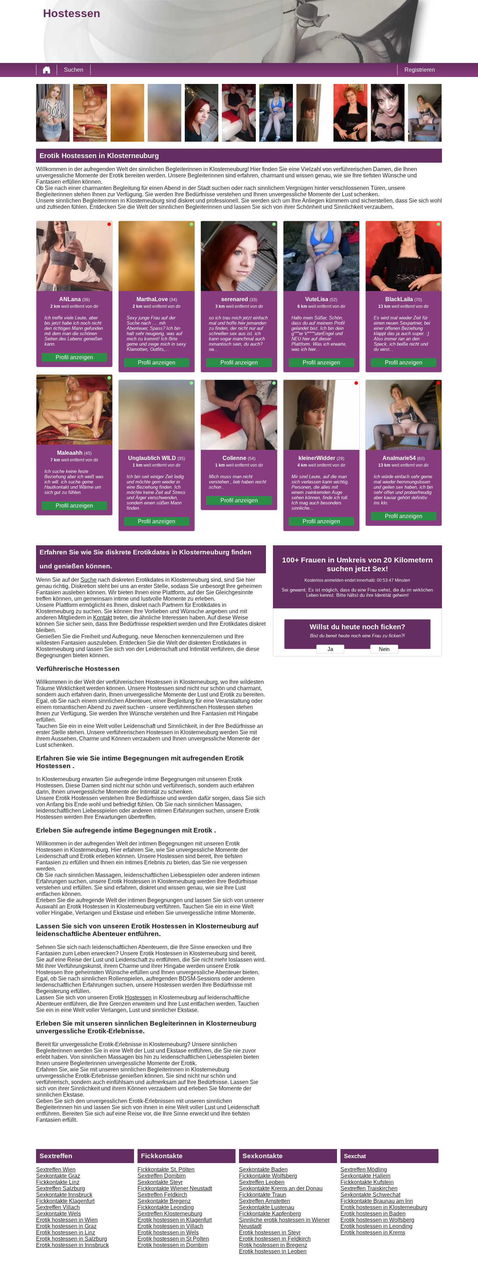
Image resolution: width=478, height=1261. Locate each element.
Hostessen (138, 997)
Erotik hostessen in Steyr (270, 1232)
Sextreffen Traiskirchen (369, 1188)
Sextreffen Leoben (261, 1182)
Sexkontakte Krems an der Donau (281, 1188)
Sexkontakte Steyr (160, 1182)
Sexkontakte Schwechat (370, 1195)
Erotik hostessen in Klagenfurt (175, 1220)
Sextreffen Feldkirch (162, 1195)
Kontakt (102, 618)
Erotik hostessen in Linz (65, 1232)
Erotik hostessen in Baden (373, 1214)
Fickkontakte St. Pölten (166, 1170)
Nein (384, 649)
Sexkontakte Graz (58, 1176)
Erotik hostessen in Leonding (376, 1226)
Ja (330, 649)
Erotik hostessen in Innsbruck (72, 1245)
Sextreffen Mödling (363, 1170)
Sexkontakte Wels (58, 1214)
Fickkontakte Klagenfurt (65, 1201)
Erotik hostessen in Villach (170, 1226)
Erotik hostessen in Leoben (273, 1251)
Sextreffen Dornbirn (162, 1176)
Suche (88, 580)
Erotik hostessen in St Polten (173, 1239)
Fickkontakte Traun (262, 1195)
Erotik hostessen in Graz (66, 1226)
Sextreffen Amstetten (264, 1201)
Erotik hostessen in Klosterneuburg (383, 1207)
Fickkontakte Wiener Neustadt (175, 1188)
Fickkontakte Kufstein (367, 1182)
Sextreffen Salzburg (60, 1188)
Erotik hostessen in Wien (67, 1220)
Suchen (73, 70)
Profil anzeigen (74, 357)
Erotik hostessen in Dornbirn (173, 1245)
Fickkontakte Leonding (166, 1207)
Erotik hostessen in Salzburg (71, 1239)
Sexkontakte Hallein (365, 1176)
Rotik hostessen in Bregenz (273, 1245)
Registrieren (420, 70)
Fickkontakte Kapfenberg (270, 1214)
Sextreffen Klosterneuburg (170, 1214)
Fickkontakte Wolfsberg (268, 1176)
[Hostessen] (46, 70)
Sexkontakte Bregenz (164, 1201)
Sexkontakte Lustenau (266, 1207)
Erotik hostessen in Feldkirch (275, 1239)
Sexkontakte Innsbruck (64, 1195)
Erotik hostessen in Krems (372, 1232)
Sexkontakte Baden (263, 1170)
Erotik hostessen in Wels (168, 1232)
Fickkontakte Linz (57, 1182)
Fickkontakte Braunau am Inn (376, 1201)
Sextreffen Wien (56, 1170)
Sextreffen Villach (58, 1207)
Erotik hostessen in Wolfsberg (377, 1220)
